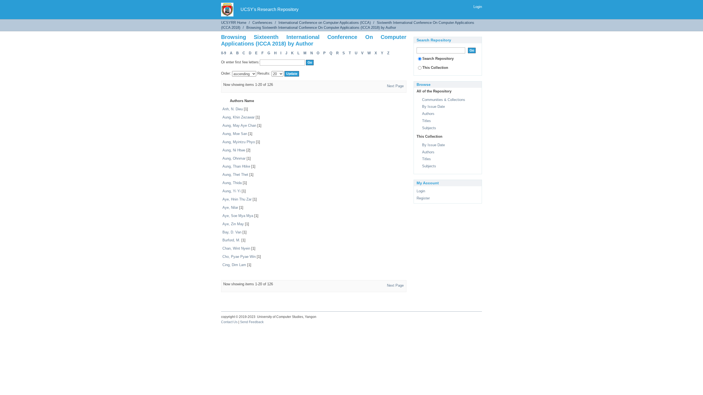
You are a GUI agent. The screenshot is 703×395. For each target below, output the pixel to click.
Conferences (262, 23)
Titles (426, 121)
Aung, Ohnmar (234, 158)
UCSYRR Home (233, 23)
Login (477, 7)
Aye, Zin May (233, 224)
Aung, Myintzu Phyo (238, 142)
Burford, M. (231, 240)
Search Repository (438, 59)
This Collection (435, 68)
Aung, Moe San (234, 134)
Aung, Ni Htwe (233, 150)
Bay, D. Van (231, 232)
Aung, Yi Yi (231, 191)
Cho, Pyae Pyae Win (239, 257)
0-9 (223, 53)
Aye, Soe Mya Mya (237, 216)
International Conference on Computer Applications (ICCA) (324, 23)
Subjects (429, 128)
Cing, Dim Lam (234, 265)
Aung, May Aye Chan (239, 125)
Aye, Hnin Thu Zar (237, 199)
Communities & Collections (443, 100)
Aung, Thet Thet (235, 175)
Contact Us (229, 322)
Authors (428, 114)
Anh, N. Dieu (232, 109)
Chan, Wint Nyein (236, 248)
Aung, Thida (232, 183)
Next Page (395, 86)
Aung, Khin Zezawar (238, 117)
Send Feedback (252, 322)
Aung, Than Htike (236, 166)
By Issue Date (433, 107)
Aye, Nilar (230, 207)
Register (423, 198)
